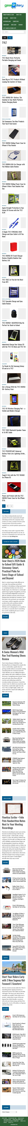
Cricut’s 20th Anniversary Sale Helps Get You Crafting (19, 906)
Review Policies (21, 1118)
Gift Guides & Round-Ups (9, 28)
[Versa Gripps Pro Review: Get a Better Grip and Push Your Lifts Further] (6, 783)
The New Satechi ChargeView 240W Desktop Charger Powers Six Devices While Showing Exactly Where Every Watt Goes (19, 938)
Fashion (20, 25)
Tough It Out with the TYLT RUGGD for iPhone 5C (13, 476)
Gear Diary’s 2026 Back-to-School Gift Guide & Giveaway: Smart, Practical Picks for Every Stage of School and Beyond (14, 569)
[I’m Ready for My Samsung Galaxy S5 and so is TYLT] (14, 361)
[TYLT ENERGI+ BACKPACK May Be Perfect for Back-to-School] (14, 318)
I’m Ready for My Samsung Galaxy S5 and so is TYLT (13, 367)
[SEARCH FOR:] (14, 32)
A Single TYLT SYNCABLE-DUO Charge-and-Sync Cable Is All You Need (13, 234)
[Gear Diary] (14, 5)
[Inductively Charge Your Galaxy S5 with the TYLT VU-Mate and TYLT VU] (14, 340)
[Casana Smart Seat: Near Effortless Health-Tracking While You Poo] (6, 1065)
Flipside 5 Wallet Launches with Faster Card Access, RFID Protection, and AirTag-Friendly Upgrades (19, 1090)
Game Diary (6, 25)
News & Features (6, 119)
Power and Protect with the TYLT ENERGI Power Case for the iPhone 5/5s (13, 498)
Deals (3, 77)
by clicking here (14, 536)
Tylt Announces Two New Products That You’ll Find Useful (13, 122)
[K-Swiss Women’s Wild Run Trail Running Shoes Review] (14, 649)
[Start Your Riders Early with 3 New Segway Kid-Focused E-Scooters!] (14, 973)
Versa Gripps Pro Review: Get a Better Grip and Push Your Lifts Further (19, 781)
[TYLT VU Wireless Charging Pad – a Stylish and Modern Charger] (14, 404)
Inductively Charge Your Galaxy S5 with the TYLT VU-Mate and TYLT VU (14, 345)
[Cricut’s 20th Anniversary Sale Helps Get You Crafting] (6, 908)
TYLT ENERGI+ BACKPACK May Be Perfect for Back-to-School (13, 323)
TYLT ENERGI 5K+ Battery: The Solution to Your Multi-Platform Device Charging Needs (12, 99)
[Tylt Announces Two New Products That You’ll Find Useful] (14, 116)
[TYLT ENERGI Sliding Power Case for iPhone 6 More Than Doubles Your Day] (14, 179)
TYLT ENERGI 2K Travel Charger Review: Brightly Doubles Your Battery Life (12, 258)
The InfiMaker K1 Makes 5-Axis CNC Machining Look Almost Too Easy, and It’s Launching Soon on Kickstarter (19, 917)
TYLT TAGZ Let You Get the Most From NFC (12, 280)
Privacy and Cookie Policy (18, 1119)
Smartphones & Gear (8, 15)
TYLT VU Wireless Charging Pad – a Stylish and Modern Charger (13, 409)
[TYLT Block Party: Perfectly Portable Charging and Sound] (14, 53)
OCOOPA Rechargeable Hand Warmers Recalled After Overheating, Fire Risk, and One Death (19, 1046)
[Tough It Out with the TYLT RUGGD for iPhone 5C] (14, 470)
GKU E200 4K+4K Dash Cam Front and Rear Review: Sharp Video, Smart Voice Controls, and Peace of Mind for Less (19, 750)
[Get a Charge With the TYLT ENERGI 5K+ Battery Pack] (14, 382)
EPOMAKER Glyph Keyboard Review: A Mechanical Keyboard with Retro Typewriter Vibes (19, 760)
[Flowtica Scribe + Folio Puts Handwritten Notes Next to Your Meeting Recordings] (14, 814)
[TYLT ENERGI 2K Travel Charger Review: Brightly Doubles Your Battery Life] (14, 251)
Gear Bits (4, 320)
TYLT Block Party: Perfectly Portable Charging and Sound (11, 58)
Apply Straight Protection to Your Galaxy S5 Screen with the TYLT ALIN (13, 210)
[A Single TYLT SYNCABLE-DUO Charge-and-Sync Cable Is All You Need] (14, 227)
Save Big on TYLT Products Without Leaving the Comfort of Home (13, 80)
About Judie (4, 1118)
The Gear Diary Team (12, 1118)
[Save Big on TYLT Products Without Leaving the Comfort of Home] (14, 75)
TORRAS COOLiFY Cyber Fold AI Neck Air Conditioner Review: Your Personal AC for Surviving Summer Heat (19, 721)
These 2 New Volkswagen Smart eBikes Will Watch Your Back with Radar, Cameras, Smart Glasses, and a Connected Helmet (18, 927)
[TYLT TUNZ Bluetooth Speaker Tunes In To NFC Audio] (14, 425)
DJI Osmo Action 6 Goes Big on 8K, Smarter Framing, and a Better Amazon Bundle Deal (19, 879)
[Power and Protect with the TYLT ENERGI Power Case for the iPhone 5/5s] (14, 491)
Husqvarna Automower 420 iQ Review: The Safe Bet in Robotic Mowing (19, 703)
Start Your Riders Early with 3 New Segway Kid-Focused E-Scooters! (13, 980)
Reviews (4, 55)
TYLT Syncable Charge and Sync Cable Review (12, 302)
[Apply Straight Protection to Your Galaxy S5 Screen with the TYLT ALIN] (14, 203)
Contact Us (10, 1122)
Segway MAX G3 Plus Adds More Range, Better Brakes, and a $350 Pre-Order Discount (19, 948)
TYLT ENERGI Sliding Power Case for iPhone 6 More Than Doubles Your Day (14, 186)
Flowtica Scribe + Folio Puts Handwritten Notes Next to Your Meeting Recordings (13, 822)
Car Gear (5, 18)
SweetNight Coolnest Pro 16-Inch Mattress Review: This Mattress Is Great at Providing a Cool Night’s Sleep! (19, 898)
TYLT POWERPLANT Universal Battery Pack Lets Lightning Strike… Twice (14, 453)
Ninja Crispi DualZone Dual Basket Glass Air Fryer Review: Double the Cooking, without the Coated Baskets (19, 740)
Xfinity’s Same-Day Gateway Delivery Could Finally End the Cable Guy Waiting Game (19, 1081)
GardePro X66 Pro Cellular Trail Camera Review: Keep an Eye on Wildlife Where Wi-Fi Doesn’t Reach (19, 731)
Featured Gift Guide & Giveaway (10, 541)
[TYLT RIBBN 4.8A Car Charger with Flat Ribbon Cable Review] (14, 159)
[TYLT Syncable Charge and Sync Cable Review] (14, 296)
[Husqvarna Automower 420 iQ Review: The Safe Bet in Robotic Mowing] (6, 705)
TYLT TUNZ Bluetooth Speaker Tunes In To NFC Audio (14, 431)
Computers (16, 21)
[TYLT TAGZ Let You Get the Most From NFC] (14, 275)
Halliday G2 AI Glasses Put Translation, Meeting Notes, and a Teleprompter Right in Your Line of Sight (19, 1073)
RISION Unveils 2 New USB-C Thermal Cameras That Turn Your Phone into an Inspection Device (19, 1036)
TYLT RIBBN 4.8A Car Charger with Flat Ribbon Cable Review (13, 165)
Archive (5, 1122)
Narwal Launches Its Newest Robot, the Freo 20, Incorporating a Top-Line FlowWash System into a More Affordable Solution (19, 1026)
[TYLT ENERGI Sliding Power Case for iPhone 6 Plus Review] (14, 138)
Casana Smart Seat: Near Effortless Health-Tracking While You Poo (19, 1063)
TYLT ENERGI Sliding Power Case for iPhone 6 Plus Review (14, 144)
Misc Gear (13, 25)
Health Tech (13, 18)
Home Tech (18, 15)
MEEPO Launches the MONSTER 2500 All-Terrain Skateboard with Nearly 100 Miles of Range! (19, 1055)
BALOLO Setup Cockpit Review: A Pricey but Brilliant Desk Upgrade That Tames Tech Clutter (19, 712)
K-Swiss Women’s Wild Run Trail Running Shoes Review (14, 655)
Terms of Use (23, 1121)
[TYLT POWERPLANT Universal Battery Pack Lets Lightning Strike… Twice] (14, 446)
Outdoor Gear (7, 21)
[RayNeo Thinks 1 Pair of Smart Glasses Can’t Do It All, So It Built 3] (6, 889)
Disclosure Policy (7, 1119)
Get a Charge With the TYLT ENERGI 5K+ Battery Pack (13, 387)
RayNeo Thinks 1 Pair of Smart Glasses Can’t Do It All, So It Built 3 (18, 887)
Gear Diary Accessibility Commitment (11, 1121)
